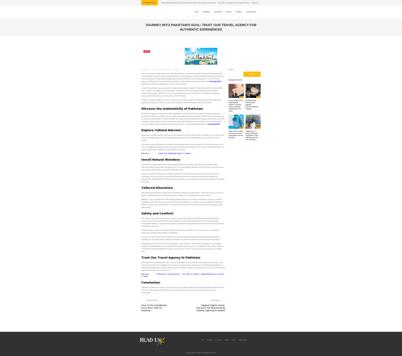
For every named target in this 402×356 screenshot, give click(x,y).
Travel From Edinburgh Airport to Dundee (174, 153)
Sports (233, 340)
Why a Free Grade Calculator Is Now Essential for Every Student (236, 134)
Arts (203, 340)
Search (231, 70)
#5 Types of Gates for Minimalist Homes (233, 3)
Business (146, 51)
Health (226, 340)
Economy (219, 340)
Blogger (155, 69)
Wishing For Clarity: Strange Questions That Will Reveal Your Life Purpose (251, 135)
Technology (242, 340)
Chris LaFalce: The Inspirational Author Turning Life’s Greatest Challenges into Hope (236, 105)
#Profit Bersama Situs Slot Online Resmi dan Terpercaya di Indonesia (188, 3)
